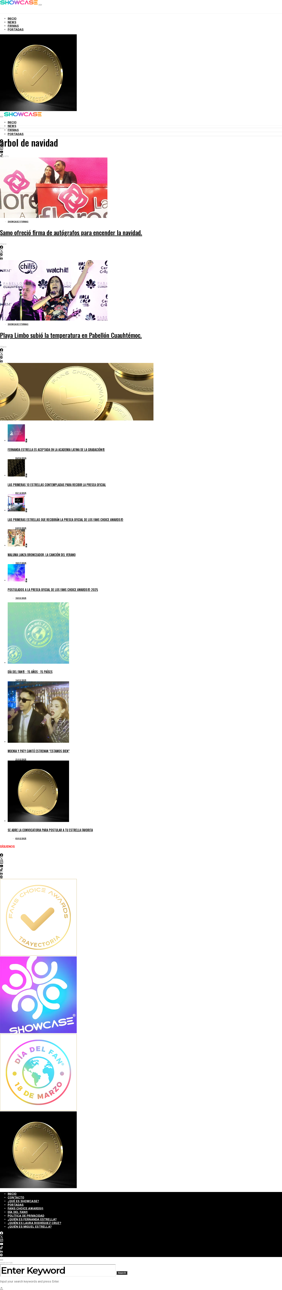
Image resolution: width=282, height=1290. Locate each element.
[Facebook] (1, 855)
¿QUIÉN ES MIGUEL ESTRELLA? (30, 1226)
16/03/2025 (20, 680)
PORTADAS (16, 29)
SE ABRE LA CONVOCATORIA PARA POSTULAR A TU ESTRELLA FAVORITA (50, 830)
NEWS (12, 22)
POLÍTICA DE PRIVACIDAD (26, 1215)
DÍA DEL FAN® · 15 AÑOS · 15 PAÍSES (30, 671)
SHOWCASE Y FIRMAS (18, 222)
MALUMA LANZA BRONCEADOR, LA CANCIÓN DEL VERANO (42, 554)
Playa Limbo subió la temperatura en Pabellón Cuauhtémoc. (71, 335)
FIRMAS (13, 26)
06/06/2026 (20, 458)
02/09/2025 (20, 528)
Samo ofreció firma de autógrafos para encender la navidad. (71, 232)
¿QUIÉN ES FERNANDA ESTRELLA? (32, 1219)
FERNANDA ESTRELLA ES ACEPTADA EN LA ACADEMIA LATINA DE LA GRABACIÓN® (56, 449)
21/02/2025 (20, 759)
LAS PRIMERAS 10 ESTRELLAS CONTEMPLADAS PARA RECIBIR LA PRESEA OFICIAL (57, 484)
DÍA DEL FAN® (18, 1212)
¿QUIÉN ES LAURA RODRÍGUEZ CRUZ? (34, 1223)
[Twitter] (1, 859)
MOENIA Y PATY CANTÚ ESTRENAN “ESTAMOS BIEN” (39, 751)
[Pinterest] (1, 877)
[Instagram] (1, 862)
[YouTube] (1, 152)
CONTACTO (16, 1197)
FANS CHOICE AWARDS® (26, 1208)
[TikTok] (1, 870)
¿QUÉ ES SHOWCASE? (23, 1201)
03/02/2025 (20, 838)
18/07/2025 (20, 563)
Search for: (6, 1263)
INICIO (12, 18)
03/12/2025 (20, 493)
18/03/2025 (20, 598)
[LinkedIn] (1, 873)
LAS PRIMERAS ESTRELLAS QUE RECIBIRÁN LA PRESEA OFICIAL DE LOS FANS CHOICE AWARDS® (65, 519)
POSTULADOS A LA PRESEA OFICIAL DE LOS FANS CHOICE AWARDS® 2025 (53, 589)
